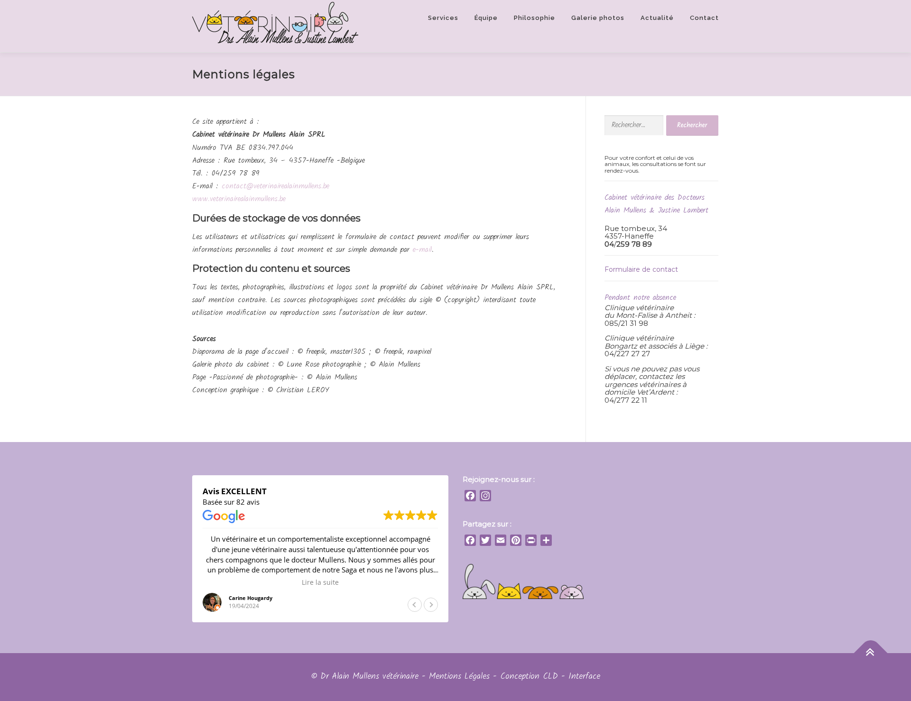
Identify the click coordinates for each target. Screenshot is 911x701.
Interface (584, 676)
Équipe (486, 17)
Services (443, 17)
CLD (550, 676)
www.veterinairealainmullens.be (239, 199)
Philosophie (534, 17)
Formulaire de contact (641, 269)
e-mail (422, 250)
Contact (704, 17)
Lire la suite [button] (320, 582)
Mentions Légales (459, 676)
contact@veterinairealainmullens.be (275, 186)
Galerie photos (597, 17)
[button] (431, 605)
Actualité (657, 17)
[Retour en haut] (871, 653)
